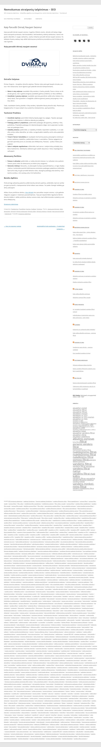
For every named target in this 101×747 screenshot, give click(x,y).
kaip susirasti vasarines (20, 660)
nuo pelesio (93, 641)
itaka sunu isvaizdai (32, 598)
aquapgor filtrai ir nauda (71, 527)
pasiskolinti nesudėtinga (42, 570)
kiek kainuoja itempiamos (18, 568)
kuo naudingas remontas (90, 551)
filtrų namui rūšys (48, 515)
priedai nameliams (84, 715)
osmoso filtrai (80, 459)
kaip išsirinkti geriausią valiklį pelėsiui (20, 544)
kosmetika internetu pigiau (77, 636)
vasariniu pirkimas (92, 648)
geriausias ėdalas (67, 606)
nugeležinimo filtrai (84, 454)
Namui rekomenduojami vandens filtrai (84, 383)
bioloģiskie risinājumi (19, 563)
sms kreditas (11, 665)
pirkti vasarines (47, 653)
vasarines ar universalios (84, 646)
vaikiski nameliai (23, 622)
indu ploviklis (91, 634)
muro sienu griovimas (34, 634)
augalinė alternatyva (46, 596)
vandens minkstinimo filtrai (83, 485)
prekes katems (47, 601)
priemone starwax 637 (83, 625)
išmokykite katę (69, 587)
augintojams (77, 606)
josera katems (72, 589)
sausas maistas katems (62, 591)
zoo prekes (40, 620)
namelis (34, 720)
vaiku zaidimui (8, 563)
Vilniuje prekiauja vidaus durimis (82, 365)
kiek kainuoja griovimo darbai (46, 629)
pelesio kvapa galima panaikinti (83, 537)
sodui (61, 610)
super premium (31, 589)
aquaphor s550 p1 (77, 425)
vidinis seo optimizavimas (79, 556)
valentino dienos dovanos (83, 734)
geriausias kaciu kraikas (10, 546)
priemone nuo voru (9, 539)
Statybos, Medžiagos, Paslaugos (84, 175)
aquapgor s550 (75, 530)
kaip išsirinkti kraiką (43, 712)
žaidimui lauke (14, 622)
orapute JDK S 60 (68, 634)
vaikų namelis (70, 620)
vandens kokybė (79, 482)
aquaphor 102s (19, 537)
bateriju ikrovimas (49, 634)
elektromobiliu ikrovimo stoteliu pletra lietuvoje (79, 549)
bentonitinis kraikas (9, 594)
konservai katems (75, 591)
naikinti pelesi (33, 629)
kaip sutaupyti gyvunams (47, 594)
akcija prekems (13, 603)
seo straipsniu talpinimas (62, 523)
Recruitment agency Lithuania (79, 622)
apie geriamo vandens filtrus (52, 506)
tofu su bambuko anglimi (57, 584)
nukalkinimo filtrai (83, 457)
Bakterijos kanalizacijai (81, 182)
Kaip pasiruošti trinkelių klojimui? (82, 258)
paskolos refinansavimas (52, 572)
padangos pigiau (63, 580)
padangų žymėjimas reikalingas (27, 551)
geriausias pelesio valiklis (20, 556)
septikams (79, 632)
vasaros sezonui (68, 658)
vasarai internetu (90, 658)
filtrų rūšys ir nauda (60, 504)
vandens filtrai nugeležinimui (12, 520)
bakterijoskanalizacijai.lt (33, 639)
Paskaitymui (14, 209)
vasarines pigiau (19, 651)
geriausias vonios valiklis (58, 549)
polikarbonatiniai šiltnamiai (45, 603)
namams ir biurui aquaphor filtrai (26, 532)
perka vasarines (86, 651)
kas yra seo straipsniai (34, 556)
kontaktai (65, 596)
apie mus (71, 596)
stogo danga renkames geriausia (50, 627)
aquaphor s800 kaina (79, 426)
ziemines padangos (52, 580)
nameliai (78, 620)
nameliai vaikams (48, 717)
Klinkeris (77, 324)
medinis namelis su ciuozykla (19, 575)
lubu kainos (41, 568)
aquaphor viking (79, 435)
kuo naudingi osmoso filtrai (37, 508)
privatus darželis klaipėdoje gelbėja (78, 639)
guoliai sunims (9, 591)
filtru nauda (47, 608)
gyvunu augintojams (82, 594)
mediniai (21, 717)
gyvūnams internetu (37, 615)
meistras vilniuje (8, 589)
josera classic (7, 556)
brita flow (26, 620)
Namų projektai (79, 304)
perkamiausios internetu (50, 615)
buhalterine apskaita (60, 563)
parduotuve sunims (9, 646)
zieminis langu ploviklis (89, 674)
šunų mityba (91, 613)
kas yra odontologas (60, 617)
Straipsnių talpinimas (24, 214)
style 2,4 (14, 620)
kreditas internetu (39, 572)
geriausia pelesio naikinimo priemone (21, 663)
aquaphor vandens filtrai (84, 433)
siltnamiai (68, 568)
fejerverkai (21, 608)
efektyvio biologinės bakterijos (43, 610)
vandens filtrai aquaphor (84, 466)
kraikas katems (15, 617)
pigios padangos (38, 577)
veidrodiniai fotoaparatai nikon (73, 665)
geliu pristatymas (38, 636)
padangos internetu (15, 577)
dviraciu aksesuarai (21, 211)
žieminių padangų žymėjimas (44, 501)
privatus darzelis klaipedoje (29, 644)
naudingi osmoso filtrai (22, 508)
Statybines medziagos (81, 360)
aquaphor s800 (87, 425)
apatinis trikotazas (49, 636)
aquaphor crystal (80, 408)
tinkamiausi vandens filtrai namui (49, 511)
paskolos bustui (40, 587)
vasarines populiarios (54, 651)
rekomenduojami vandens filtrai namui (19, 515)
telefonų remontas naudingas (87, 544)
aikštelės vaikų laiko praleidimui (68, 544)
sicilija (29, 665)
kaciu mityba (59, 587)
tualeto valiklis (87, 632)
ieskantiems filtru (30, 608)
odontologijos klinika (19, 589)
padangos (92, 460)
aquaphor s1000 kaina (79, 429)
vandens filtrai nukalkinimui (82, 504)
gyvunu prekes (18, 570)
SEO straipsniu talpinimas (82, 150)
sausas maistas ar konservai (36, 575)
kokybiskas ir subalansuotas (11, 601)
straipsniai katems (91, 568)
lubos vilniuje (60, 568)
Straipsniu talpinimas (11, 204)
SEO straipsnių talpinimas (12, 19)
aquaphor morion (80, 413)
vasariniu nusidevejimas (44, 658)
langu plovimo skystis (19, 580)
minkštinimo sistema (47, 504)
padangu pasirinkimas (41, 582)
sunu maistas (40, 589)
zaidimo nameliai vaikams (62, 629)
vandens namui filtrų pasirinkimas (63, 513)
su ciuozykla (41, 622)
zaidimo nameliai (73, 727)
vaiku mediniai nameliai (43, 720)
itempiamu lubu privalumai (50, 565)
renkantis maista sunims (90, 665)
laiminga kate (8, 570)
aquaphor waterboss (81, 436)
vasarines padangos (78, 490)
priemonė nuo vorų (35, 539)
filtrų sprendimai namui (85, 511)
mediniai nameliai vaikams (45, 644)
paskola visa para (79, 663)
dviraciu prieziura (42, 211)
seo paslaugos (80, 462)
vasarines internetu (29, 648)
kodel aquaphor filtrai (42, 532)
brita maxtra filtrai (72, 617)
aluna (80, 617)
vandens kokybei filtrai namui (45, 513)
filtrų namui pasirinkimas (69, 508)
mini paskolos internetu (38, 684)
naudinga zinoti (65, 651)
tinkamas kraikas (25, 617)
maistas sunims (24, 613)
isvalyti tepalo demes (51, 575)
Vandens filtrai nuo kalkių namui (82, 194)
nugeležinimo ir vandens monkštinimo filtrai (65, 520)
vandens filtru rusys (32, 530)
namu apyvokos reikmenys (17, 558)
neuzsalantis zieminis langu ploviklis (78, 577)
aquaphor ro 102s (80, 419)
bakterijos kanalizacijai (57, 558)
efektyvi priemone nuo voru (43, 553)
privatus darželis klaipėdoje (44, 641)
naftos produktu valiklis (38, 665)
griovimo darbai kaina (26, 636)
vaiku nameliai (33, 622)
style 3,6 (20, 620)
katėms (6, 596)
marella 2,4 (93, 617)
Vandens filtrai (79, 189)
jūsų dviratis (29, 192)
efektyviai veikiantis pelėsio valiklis (61, 553)
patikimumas (59, 634)
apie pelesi (84, 660)
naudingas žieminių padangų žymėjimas (71, 551)
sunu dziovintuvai (30, 591)
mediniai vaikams (68, 717)
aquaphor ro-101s (53, 530)
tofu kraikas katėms (49, 620)
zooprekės (82, 615)
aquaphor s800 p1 (89, 426)
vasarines (50, 648)
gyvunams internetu (61, 598)
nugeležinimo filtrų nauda (89, 518)
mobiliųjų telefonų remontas (81, 546)
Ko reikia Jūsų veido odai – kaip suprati (84, 117)
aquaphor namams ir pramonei (12, 527)
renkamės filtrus (32, 606)
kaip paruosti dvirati (58, 211)
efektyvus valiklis (35, 627)
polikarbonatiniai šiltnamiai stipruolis (42, 561)
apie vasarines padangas (58, 660)
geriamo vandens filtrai (83, 445)
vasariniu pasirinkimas (10, 653)
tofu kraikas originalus (88, 584)
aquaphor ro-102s (65, 530)
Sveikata (33, 209)
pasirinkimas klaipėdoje (17, 641)
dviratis (49, 211)
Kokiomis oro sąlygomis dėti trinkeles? (84, 329)
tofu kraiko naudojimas (25, 596)
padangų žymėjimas (29, 501)
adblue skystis (50, 563)
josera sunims (81, 589)
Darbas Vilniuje (65, 622)
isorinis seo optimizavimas (63, 556)
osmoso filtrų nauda (17, 506)
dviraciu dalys (32, 211)
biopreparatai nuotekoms (69, 625)
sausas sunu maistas (67, 601)
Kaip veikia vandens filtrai (80, 106)
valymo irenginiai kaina (14, 644)
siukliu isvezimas (45, 625)
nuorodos (84, 596)
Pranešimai (22, 209)
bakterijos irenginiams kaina (25, 724)
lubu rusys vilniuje (51, 568)
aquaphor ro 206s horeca (80, 422)
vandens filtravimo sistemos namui (68, 511)
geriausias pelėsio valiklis (52, 542)
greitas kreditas (88, 570)
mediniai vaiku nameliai (77, 629)
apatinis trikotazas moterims (18, 639)
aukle (5, 644)
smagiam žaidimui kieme (52, 544)
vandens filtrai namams (80, 738)
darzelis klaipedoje (46, 639)
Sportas (28, 209)
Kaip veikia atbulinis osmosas (81, 75)
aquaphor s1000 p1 (91, 429)
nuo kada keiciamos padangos (56, 582)
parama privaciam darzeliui (74, 563)
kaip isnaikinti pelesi (52, 663)
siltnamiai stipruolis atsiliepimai (21, 561)
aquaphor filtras (80, 411)
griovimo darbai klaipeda (33, 625)
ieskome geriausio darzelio (23, 565)
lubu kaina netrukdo (64, 565)
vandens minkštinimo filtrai (73, 518)
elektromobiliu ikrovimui (27, 587)
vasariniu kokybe (30, 651)
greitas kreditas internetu (11, 572)
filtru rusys (34, 617)
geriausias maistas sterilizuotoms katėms (48, 546)
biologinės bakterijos (75, 608)
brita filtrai (76, 442)
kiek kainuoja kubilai (28, 549)
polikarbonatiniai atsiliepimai (72, 603)
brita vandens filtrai (69, 610)
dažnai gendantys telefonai (43, 549)
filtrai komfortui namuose (85, 508)
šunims (91, 594)
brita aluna (86, 617)
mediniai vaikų (29, 717)
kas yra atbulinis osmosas (69, 506)
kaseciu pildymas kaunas (56, 632)
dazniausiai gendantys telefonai (27, 546)
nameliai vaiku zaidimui (58, 720)
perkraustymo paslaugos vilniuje (83, 587)
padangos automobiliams (72, 644)
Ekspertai (77, 253)
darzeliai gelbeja (88, 563)
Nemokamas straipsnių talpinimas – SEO (30, 9)
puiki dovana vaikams (38, 544)
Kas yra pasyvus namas (12, 226)
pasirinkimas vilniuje (9, 565)
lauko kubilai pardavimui (22, 539)
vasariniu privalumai (21, 655)
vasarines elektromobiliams (25, 653)
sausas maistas (8, 615)
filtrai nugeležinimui (73, 501)
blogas (83, 606)
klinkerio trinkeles (56, 625)
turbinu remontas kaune (78, 568)
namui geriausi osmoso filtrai (12, 518)
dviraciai (13, 211)
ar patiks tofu (36, 596)
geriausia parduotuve (74, 598)
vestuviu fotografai (21, 634)
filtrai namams (21, 511)
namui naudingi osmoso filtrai (85, 506)
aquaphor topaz (79, 431)
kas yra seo (56, 539)
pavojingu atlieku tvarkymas (11, 636)
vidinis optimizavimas (29, 570)
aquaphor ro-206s (35, 534)
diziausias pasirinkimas (59, 653)
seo (74, 461)
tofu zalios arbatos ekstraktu (73, 584)
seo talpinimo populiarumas (53, 646)
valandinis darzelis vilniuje (60, 589)
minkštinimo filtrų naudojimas (33, 504)
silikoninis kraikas (85, 591)
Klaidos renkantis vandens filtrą (82, 282)
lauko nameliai (86, 620)
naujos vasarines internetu (62, 655)
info (39, 594)
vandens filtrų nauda (34, 518)
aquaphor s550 (78, 423)
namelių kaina (38, 717)
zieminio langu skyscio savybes (86, 561)
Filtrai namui (78, 289)
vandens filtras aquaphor (84, 478)
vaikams (32, 558)
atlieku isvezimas (59, 644)
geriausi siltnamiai (24, 603)
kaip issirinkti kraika (49, 613)
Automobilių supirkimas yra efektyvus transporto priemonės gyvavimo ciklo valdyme (84, 157)
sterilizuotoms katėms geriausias (13, 549)
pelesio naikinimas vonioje (73, 627)
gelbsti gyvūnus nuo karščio (63, 613)
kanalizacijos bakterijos (10, 610)
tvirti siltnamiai (59, 603)
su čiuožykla (49, 622)
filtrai (83, 441)
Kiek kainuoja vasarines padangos (88, 679)
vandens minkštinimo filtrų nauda (30, 520)
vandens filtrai (82, 464)
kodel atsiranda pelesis (59, 561)
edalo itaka (23, 598)
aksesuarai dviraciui (53, 209)
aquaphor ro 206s (78, 420)
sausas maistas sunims (30, 594)
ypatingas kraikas (73, 698)
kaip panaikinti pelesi (23, 727)
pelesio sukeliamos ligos (66, 663)
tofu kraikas (19, 594)
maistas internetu (56, 606)
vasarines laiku (59, 648)
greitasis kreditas (78, 570)
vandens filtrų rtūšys (79, 513)
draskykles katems (65, 572)
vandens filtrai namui (81, 470)
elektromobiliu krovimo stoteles (12, 684)
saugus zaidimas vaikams (72, 558)
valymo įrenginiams (69, 632)
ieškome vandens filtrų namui (12, 513)
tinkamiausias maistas (44, 606)
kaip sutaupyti (51, 598)
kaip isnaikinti (85, 627)
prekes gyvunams (60, 594)
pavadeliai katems (25, 601)
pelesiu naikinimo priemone (20, 629)
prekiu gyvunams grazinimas (12, 587)
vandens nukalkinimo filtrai (85, 520)
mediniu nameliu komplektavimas (19, 632)
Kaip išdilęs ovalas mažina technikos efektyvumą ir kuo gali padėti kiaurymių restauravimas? (85, 166)
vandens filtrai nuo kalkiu (84, 475)
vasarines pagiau (49, 655)
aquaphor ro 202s (29, 537)
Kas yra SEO (77, 378)
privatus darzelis (37, 565)
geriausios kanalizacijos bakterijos (35, 563)
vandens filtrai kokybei (32, 511)
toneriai (31, 632)
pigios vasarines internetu (17, 658)
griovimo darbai (77, 448)
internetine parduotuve (87, 598)
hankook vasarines (76, 651)
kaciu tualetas (51, 591)
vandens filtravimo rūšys (60, 501)
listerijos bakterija (72, 561)
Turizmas (39, 209)
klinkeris (62, 627)
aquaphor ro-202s (24, 534)
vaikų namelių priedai (16, 729)
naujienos (78, 596)
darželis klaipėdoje (30, 641)
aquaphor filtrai (80, 409)
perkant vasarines (79, 658)
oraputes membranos (80, 634)
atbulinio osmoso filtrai (30, 506)
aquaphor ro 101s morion (83, 417)
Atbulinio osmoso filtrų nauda (81, 297)
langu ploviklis (30, 580)
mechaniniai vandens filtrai (82, 450)
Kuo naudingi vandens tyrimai (81, 353)
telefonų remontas (47, 539)
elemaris (32, 620)
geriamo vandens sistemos (20, 523)
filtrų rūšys (20, 504)
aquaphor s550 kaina (90, 423)
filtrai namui (24, 518)
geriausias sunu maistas (36, 613)
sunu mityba (42, 598)
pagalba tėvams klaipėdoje (60, 639)
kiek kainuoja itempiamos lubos (79, 565)
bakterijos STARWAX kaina (22, 627)
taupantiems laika (81, 648)
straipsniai (89, 606)
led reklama (78, 701)
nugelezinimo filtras (84, 452)
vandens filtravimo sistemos (83, 480)
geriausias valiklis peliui (28, 553)
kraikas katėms (26, 615)
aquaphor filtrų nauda (48, 527)
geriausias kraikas (64, 615)
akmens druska (59, 665)
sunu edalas (48, 589)
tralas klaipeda (21, 625)
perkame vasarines (44, 660)
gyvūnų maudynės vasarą (80, 613)
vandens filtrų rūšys (60, 515)
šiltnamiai (89, 610)
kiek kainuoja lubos (32, 568)
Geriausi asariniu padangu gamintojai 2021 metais (35, 584)
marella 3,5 (8, 620)
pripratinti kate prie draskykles (87, 670)
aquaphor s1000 (79, 428)
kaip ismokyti (86, 601)
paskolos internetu (55, 570)
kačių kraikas (17, 615)
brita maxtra (8, 715)
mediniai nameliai (61, 620)
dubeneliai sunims (19, 591)
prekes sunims (56, 601)
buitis (27, 558)
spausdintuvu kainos (9, 634)
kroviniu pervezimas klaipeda (27, 722)
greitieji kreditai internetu (26, 572)
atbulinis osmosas (83, 438)
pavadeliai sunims (37, 601)
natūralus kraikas (80, 712)
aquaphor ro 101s (80, 415)
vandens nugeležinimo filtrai (83, 488)
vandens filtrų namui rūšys (28, 513)
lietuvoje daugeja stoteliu (11, 551)
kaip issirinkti (33, 603)
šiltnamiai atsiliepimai (87, 603)
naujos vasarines (9, 651)
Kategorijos (28, 19)
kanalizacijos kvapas (87, 608)
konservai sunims (41, 591)
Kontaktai (39, 19)
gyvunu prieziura (71, 594)
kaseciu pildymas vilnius (41, 632)
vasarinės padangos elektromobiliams (48, 551)
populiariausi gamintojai (72, 660)
